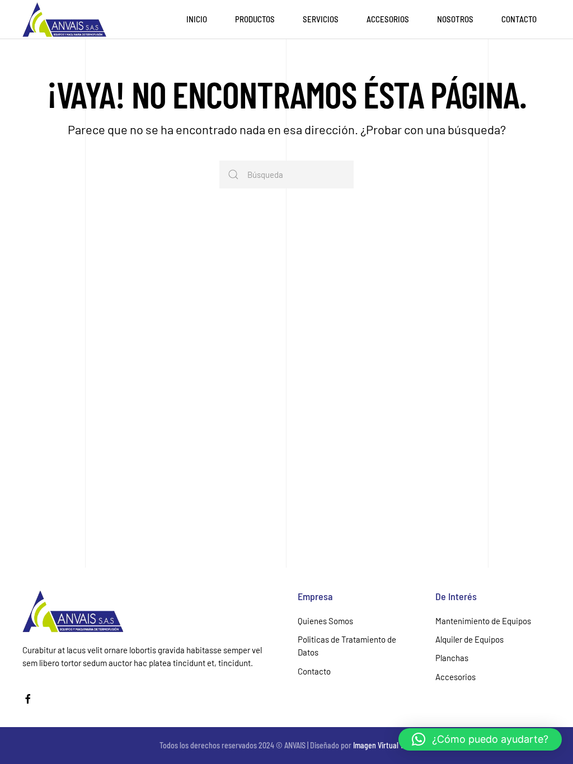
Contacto (519, 19)
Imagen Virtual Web (383, 745)
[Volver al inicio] (64, 19)
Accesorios (388, 19)
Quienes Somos (325, 621)
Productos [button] (255, 19)
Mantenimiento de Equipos (483, 621)
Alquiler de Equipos (469, 639)
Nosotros (455, 19)
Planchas (451, 658)
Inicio (196, 19)
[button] (480, 739)
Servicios (321, 19)
